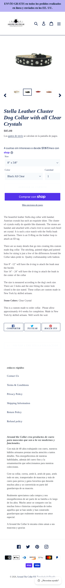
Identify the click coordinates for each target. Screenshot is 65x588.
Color (7, 170)
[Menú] (59, 23)
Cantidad (49, 170)
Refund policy (14, 421)
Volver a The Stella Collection (35, 345)
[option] (16, 92)
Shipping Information (18, 403)
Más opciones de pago (32, 205)
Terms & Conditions (18, 385)
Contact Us (13, 375)
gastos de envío (15, 136)
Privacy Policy (15, 394)
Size (7, 156)
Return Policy (14, 412)
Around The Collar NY (26, 577)
